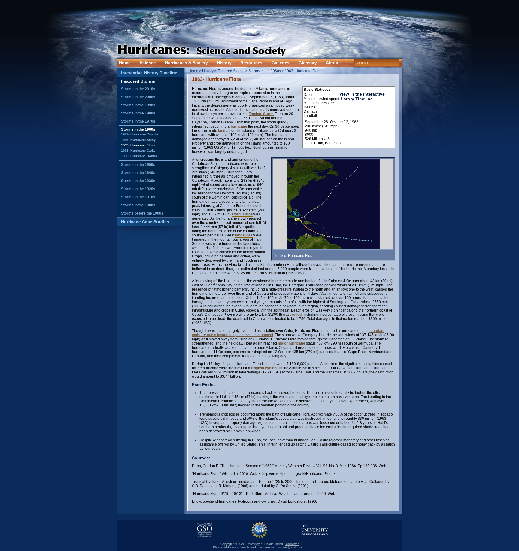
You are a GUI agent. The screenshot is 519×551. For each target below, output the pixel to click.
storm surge (242, 214)
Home (125, 62)
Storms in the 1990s (138, 105)
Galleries (281, 62)
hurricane (239, 126)
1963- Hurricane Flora (138, 145)
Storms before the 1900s (142, 213)
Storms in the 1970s (138, 121)
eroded (296, 314)
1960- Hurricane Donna (139, 156)
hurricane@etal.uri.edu (290, 547)
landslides (244, 235)
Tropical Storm (261, 114)
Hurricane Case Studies (145, 221)
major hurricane (291, 343)
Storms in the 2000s (138, 97)
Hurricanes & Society (186, 62)
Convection (249, 110)
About (332, 62)
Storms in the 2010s (138, 89)
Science (148, 62)
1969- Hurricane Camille (139, 134)
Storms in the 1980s (138, 113)
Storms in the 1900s (138, 205)
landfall (224, 131)
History (224, 62)
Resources (252, 62)
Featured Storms (138, 81)
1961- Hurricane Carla (138, 150)
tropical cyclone (264, 368)
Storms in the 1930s (138, 181)
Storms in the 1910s (138, 197)
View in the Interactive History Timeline (362, 96)
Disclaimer (292, 544)
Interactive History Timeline (149, 72)
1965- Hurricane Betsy (138, 140)
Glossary (308, 62)
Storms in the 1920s (138, 189)
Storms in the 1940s (138, 173)
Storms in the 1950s (138, 165)
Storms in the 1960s (138, 129)
